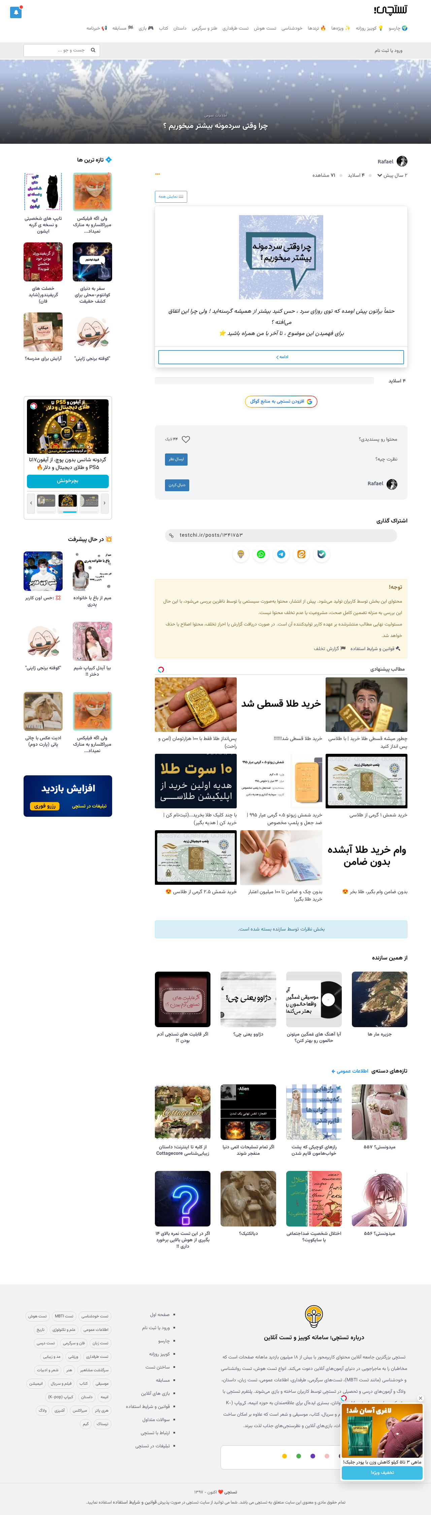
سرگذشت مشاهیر (94, 1370)
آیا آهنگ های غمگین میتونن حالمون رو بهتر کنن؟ (314, 1038)
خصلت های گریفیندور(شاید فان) (43, 295)
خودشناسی (291, 28)
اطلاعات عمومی (215, 116)
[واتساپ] (261, 554)
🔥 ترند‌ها (317, 28)
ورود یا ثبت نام (388, 51)
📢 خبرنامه (97, 28)
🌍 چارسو (398, 28)
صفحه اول (160, 1315)
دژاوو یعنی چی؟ (248, 1034)
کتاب (163, 28)
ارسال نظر (176, 459)
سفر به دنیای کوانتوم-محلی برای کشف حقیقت (92, 295)
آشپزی (60, 1411)
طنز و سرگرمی (204, 28)
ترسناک (102, 1424)
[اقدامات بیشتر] (157, 175)
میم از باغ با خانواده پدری (92, 601)
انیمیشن (36, 1384)
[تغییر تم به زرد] (283, 1456)
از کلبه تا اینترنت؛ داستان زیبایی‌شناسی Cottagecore (182, 1150)
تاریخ (40, 1330)
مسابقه (163, 1380)
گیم (86, 1424)
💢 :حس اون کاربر (43, 598)
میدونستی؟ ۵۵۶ (379, 1234)
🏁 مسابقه (122, 28)
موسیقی (102, 1384)
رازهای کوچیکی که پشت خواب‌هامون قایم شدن (314, 1150)
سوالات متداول (156, 1420)
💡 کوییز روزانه (370, 28)
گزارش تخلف (327, 649)
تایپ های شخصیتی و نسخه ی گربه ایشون (43, 225)
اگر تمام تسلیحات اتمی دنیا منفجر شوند (248, 1150)
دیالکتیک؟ (248, 1234)
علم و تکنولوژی (64, 1330)
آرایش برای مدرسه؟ (43, 359)
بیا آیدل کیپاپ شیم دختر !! (92, 671)
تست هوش (265, 28)
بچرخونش (67, 481)
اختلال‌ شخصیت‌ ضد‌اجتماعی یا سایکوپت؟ (314, 1237)
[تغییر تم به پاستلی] (326, 1456)
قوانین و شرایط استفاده (373, 649)
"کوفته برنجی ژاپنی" (92, 359)
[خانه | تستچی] (314, 1316)
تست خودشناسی (94, 1316)
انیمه (104, 1397)
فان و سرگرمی (74, 1343)
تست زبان (100, 1343)
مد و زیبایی (51, 1357)
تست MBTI (64, 1316)
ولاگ (42, 1411)
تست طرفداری (235, 28)
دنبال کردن (177, 485)
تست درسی (46, 1343)
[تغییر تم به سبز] (298, 1456)
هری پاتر (101, 1411)
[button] (16, 12)
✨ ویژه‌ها (341, 28)
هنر (69, 1370)
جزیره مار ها (380, 1034)
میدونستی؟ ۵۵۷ (380, 1147)
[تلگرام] (281, 554)
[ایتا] (301, 554)
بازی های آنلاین (155, 1394)
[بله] (321, 554)
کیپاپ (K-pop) (60, 1397)
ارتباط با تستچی (155, 1433)
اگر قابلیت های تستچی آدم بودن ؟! (182, 1038)
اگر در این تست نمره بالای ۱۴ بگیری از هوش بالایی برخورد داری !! (183, 1240)
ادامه (283, 357)
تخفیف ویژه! (382, 1473)
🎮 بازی (146, 28)
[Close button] (420, 1398)
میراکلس (80, 1411)
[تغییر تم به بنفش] (312, 1456)
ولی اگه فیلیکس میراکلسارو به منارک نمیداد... (92, 225)
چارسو (164, 1341)
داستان (180, 28)
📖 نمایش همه (171, 197)
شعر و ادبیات (47, 1370)
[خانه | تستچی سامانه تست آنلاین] (390, 8)
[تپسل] (33, 406)
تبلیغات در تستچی (152, 1446)
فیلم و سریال (61, 1384)
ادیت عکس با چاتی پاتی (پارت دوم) (43, 741)
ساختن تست (157, 1367)
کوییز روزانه (159, 1354)
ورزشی (73, 1357)
